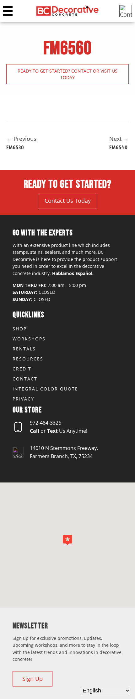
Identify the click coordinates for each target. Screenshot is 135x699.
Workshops (29, 339)
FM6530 (15, 147)
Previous (21, 138)
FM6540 (118, 147)
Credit (22, 369)
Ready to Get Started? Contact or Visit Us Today (67, 74)
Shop (20, 329)
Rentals (24, 349)
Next (119, 138)
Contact (25, 379)
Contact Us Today (68, 200)
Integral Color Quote (45, 389)
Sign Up (32, 678)
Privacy (23, 399)
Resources (28, 359)
